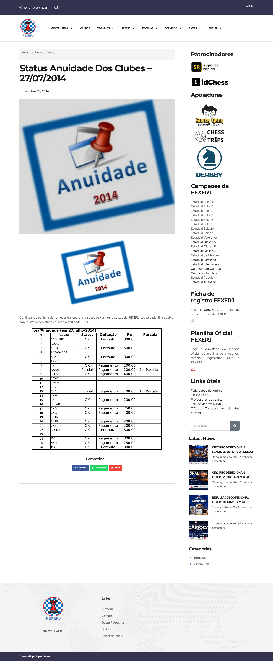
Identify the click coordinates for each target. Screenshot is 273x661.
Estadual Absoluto (203, 282)
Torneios (103, 28)
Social (213, 28)
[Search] (235, 426)
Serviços (171, 28)
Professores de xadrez (207, 399)
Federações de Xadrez (206, 390)
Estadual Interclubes (205, 264)
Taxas (193, 28)
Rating (126, 28)
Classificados (200, 395)
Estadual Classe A (203, 242)
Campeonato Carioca (206, 268)
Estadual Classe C (203, 251)
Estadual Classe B (203, 246)
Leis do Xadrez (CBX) (206, 404)
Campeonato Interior (205, 273)
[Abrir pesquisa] (56, 8)
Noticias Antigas (45, 52)
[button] (80, 468)
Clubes (85, 28)
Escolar (147, 28)
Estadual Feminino (203, 260)
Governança (60, 28)
